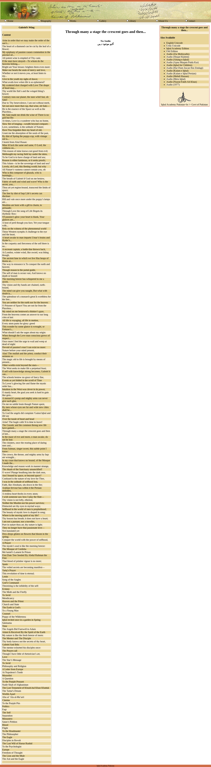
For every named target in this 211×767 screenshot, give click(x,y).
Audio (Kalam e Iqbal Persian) (181, 73)
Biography (46, 21)
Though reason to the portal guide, (19, 270)
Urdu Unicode (173, 45)
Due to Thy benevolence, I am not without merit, (26, 103)
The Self (6, 712)
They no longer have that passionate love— (23, 527)
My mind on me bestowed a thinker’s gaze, (23, 311)
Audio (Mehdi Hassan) (177, 76)
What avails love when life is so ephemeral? (23, 82)
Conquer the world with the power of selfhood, (25, 539)
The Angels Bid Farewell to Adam (19, 629)
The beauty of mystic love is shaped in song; (23, 512)
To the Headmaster (11, 731)
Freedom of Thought (12, 752)
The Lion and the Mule (13, 755)
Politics (5, 706)
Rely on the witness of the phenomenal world (24, 228)
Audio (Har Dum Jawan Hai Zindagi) (184, 68)
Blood (5, 725)
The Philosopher (10, 734)
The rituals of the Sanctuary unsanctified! (22, 469)
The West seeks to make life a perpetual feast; (24, 368)
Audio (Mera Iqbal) (175, 79)
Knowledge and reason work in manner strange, (25, 466)
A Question (7, 678)
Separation (7, 715)
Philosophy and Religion (14, 666)
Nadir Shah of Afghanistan (15, 684)
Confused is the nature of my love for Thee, (23, 478)
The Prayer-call (9, 650)
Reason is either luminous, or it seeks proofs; (24, 160)
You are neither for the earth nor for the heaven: (25, 302)
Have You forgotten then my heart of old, (22, 130)
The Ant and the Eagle (13, 759)
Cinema (6, 700)
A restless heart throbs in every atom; (20, 493)
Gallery (102, 21)
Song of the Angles (11, 579)
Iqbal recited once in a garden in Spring (21, 620)
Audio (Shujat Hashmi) (177, 56)
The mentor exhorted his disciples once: (21, 647)
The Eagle (7, 737)
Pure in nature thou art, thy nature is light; (22, 524)
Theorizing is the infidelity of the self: (20, 586)
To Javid (6, 595)
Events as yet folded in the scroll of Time (22, 380)
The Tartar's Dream (11, 691)
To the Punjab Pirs (11, 703)
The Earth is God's (11, 607)
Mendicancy (8, 598)
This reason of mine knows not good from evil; (25, 151)
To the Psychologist (11, 746)
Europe (5, 749)
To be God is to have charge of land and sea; (24, 157)
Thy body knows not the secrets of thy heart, (24, 641)
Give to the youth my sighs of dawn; (20, 79)
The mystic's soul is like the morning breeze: (23, 546)
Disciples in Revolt (11, 740)
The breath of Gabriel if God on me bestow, (23, 178)
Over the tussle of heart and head (18, 419)
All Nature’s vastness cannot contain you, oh (24, 169)
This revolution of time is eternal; (18, 573)
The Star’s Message (11, 660)
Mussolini (7, 675)
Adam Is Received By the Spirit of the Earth (23, 632)
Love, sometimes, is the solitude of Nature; (23, 127)
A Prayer (6, 543)
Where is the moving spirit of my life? (20, 515)
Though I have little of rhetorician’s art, (21, 654)
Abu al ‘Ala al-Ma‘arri (13, 697)
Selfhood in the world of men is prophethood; (24, 509)
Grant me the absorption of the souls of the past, (25, 133)
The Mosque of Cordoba (14, 549)
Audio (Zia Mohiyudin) (177, 54)
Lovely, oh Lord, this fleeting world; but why (24, 166)
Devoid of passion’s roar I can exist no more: (24, 347)
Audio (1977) (173, 84)
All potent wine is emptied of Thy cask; (21, 58)
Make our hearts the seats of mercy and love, (24, 70)
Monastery (7, 718)
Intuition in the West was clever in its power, (23, 389)
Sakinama (7, 623)
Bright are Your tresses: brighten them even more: (26, 67)
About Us (163, 21)
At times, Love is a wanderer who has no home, (25, 120)
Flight (5, 728)
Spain (5, 564)
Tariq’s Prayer (9, 570)
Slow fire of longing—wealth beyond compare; (25, 124)
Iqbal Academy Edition (177, 48)
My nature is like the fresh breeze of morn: (22, 635)
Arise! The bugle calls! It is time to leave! (22, 422)
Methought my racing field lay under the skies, (24, 154)
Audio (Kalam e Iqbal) (177, 70)
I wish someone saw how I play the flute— (23, 497)
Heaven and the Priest (12, 601)
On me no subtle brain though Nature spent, (23, 404)
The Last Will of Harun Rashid (17, 743)
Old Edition (172, 51)
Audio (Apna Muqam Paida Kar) (182, 62)
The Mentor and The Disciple (16, 638)
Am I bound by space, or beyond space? (21, 475)
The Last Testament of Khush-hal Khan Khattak (25, 687)
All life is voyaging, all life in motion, (20, 320)
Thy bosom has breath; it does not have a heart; (25, 518)
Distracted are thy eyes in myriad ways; (21, 506)
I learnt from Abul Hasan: (14, 142)
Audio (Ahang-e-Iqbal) (177, 59)
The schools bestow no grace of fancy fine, (23, 377)
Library (132, 21)
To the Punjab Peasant (13, 681)
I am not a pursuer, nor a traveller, (18, 521)
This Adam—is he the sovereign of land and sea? (26, 163)
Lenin (5, 576)
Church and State (10, 604)
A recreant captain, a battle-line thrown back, (24, 249)
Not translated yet (10, 531)
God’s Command (10, 582)
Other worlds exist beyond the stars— (20, 365)
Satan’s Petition (9, 721)
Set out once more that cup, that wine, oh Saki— (25, 106)
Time (4, 626)
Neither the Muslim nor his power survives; (23, 503)
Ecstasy (6, 589)
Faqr (4, 709)
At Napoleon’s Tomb (12, 672)
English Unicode (174, 43)
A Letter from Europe (12, 669)
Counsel (6, 613)
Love (4, 657)
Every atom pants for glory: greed (18, 323)
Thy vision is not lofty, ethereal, (17, 500)
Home (10, 21)
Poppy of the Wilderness (14, 616)
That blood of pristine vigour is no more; (22, 561)
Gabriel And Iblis (10, 644)
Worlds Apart (8, 694)
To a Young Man (10, 610)
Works (73, 21)
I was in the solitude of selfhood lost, (20, 481)
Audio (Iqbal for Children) (179, 65)
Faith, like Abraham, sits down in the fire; (22, 484)
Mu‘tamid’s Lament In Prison (16, 552)
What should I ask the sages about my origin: (24, 332)
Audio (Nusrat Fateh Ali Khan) (181, 82)
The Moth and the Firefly (14, 592)
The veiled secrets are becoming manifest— (23, 567)
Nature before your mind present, (18, 350)
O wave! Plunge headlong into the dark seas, (24, 472)
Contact (191, 21)
